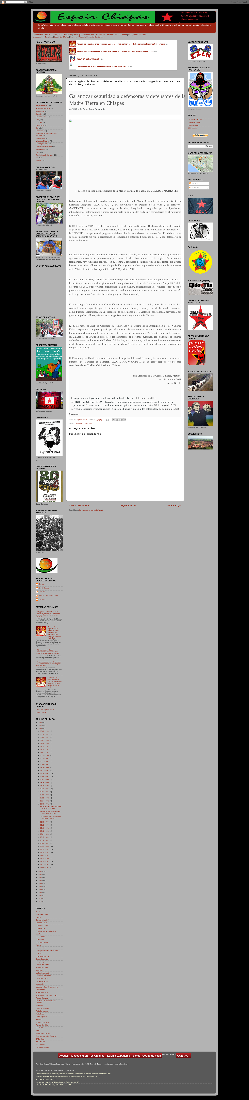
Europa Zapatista (42, 962)
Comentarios (195, 188)
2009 (40, 898)
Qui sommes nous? (195, 119)
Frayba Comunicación (97, 109)
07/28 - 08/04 (45, 795)
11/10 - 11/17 (45, 749)
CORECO (39, 953)
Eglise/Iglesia (87, 423)
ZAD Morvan (40, 1044)
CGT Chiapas (41, 937)
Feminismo (40, 131)
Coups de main (151, 1055)
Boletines (83, 109)
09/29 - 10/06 (45, 767)
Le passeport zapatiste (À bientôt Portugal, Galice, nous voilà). (57, 1082)
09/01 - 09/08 (45, 779)
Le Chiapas (97, 1055)
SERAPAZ (39, 1028)
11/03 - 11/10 (45, 752)
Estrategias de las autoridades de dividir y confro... (50, 817)
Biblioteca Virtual (193, 125)
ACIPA (38, 912)
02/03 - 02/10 (45, 855)
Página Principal (128, 505)
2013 (40, 886)
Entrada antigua (174, 505)
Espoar (41, 584)
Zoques (38, 160)
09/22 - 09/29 (45, 770)
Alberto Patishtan (42, 914)
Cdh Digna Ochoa (42, 925)
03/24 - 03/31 (45, 834)
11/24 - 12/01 (45, 743)
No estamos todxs (42, 992)
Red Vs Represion (42, 1022)
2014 (40, 883)
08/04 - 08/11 (45, 792)
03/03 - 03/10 (45, 843)
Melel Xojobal (40, 990)
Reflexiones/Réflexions (44, 147)
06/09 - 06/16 (45, 831)
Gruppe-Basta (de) (42, 964)
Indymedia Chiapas (42, 967)
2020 (40, 725)
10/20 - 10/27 (45, 758)
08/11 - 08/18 (45, 789)
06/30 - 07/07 (45, 822)
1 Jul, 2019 (73, 109)
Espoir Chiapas (82, 420)
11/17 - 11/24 (45, 746)
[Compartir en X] (119, 419)
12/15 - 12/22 (45, 734)
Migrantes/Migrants (42, 141)
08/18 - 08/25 (45, 785)
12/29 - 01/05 (45, 731)
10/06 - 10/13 (45, 764)
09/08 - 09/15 (45, 776)
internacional (40, 138)
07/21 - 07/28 (45, 798)
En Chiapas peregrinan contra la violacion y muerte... (51, 807)
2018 (40, 871)
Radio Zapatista (41, 1017)
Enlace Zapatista (42, 959)
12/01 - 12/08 (45, 740)
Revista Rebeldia (42, 1025)
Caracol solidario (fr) (43, 920)
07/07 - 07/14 (45, 804)
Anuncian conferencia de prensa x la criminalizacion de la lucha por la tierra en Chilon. (48, 664)
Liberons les (40, 984)
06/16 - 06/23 (45, 828)
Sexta (38, 152)
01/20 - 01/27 (45, 861)
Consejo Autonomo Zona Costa (47, 950)
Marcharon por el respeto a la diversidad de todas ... (50, 812)
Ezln (37, 128)
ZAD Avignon (40, 1039)
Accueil (64, 1055)
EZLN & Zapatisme (118, 1055)
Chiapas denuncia (42, 942)
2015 (40, 880)
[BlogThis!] (116, 419)
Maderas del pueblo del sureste (47, 987)
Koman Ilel (39, 970)
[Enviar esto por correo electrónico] (113, 419)
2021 (40, 722)
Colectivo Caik (41, 948)
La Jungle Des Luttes (43, 976)
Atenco (38, 917)
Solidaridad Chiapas (43, 1033)
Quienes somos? (194, 122)
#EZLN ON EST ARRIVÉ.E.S (46, 1079)
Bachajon (79, 423)
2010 (40, 895)
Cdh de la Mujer (41, 923)
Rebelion (39, 1019)
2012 (40, 889)
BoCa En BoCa (41, 117)
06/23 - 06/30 (45, 825)
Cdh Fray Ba (40, 928)
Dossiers (39, 122)
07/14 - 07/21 (45, 801)
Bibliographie (192, 128)
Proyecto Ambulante (43, 1008)
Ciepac (38, 945)
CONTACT (183, 1055)
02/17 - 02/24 (45, 849)
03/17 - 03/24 (45, 837)
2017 (40, 874)
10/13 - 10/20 (45, 761)
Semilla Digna (40, 149)
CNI (37, 120)
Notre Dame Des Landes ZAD (46, 995)
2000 (40, 901)
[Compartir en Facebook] (122, 419)
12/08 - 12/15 (45, 737)
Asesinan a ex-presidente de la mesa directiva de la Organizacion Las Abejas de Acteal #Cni (55, 682)
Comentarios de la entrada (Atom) (91, 510)
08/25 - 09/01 (45, 782)
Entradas (194, 183)
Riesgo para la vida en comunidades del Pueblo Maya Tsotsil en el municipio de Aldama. (47, 652)
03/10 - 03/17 (45, 840)
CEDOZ (39, 934)
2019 (40, 728)
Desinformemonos (42, 956)
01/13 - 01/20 (45, 864)
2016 (40, 877)
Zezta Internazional (42, 1047)
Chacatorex (40, 939)
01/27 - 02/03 (45, 858)
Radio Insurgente (42, 1011)
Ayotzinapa (40, 111)
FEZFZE (42, 592)
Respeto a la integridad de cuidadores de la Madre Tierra (103, 398)
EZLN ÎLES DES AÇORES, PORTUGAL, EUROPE (53, 1085)
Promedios (39, 1005)
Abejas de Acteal (41, 106)
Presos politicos (41, 144)
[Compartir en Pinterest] (124, 419)
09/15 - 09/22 (45, 773)
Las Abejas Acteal (42, 981)
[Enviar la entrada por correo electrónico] (107, 420)
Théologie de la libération (44, 155)
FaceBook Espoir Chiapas (45, 710)
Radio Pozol (40, 1014)
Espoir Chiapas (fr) (42, 712)
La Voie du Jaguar (42, 978)
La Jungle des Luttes (43, 973)
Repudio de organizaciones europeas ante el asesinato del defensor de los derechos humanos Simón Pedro (54, 632)
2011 (40, 892)
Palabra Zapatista (42, 998)
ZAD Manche (40, 1042)
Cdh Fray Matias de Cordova (46, 931)
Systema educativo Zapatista (46, 1036)
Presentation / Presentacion (48, 595)
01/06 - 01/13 (45, 867)
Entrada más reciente (79, 505)
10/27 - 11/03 (45, 755)
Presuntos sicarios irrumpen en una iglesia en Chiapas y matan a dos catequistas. (115, 408)
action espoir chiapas (43, 108)
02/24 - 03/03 (45, 846)
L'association (79, 1055)
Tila (37, 158)
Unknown (42, 599)
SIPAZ (38, 1031)
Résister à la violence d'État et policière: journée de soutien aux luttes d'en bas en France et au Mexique (48, 614)
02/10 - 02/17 (45, 852)
